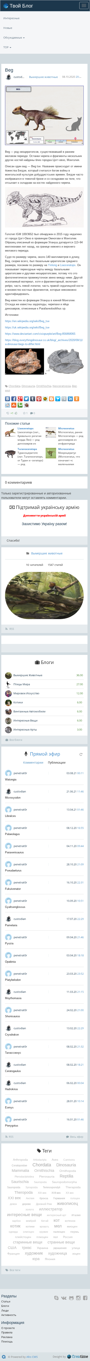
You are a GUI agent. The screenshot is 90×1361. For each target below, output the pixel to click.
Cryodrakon (12, 1034)
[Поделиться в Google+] (20, 398)
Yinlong (52, 265)
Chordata (14, 386)
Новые (7, 28)
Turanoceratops (27, 449)
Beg (74, 386)
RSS (11, 629)
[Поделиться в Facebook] (13, 398)
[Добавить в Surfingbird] (57, 398)
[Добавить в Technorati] (20, 405)
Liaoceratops (68, 265)
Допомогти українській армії (44, 515)
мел (7, 390)
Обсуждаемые (13, 37)
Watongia (10, 779)
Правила (6, 1332)
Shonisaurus (12, 1016)
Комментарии (33, 762)
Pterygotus (11, 1125)
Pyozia (9, 943)
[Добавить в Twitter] (26, 398)
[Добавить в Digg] (64, 398)
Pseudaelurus (13, 870)
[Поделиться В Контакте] (7, 398)
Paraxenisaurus (14, 852)
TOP (6, 47)
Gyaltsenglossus (15, 907)
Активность (8, 1315)
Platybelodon (13, 979)
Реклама (6, 1337)
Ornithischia (43, 386)
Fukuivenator (13, 888)
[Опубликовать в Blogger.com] (51, 398)
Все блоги (15, 740)
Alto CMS (32, 1357)
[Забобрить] (26, 405)
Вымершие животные (43, 77)
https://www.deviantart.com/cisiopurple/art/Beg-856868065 (40, 333)
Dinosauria (28, 386)
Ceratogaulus (13, 1071)
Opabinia (10, 961)
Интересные (11, 18)
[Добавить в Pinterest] (38, 398)
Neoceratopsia (62, 386)
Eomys (9, 1107)
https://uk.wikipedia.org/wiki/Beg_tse (27, 327)
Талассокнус (13, 1052)
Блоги (5, 1306)
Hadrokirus (11, 1089)
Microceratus (66, 428)
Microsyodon (13, 797)
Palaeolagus (12, 834)
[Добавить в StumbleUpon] (13, 405)
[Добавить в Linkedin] (70, 398)
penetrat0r (20, 773)
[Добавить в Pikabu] (45, 398)
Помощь (7, 1341)
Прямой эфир (45, 754)
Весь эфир (76, 1137)
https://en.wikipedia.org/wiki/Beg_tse (27, 321)
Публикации (57, 762)
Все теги (15, 1270)
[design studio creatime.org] (78, 1356)
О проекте (8, 1328)
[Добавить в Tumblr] (32, 398)
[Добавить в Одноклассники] (76, 398)
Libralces (10, 816)
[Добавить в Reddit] (7, 405)
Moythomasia (13, 998)
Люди (5, 1310)
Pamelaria (11, 925)
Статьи (5, 1301)
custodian (20, 77)
